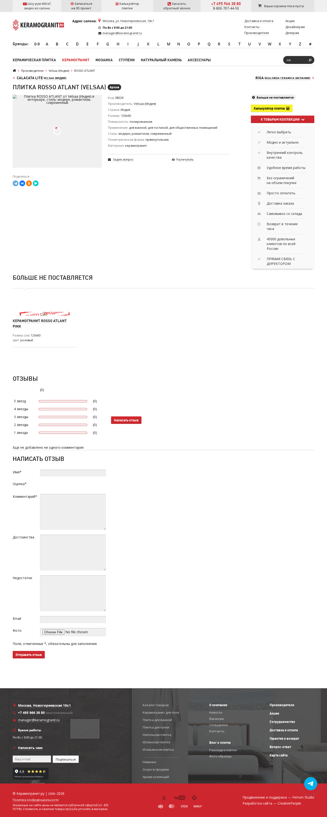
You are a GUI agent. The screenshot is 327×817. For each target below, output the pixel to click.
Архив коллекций (156, 777)
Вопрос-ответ (280, 747)
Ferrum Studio (303, 797)
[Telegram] (15, 183)
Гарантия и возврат (284, 738)
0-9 (37, 44)
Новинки (149, 762)
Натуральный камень (161, 60)
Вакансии (216, 718)
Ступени (127, 60)
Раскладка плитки (223, 750)
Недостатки (22, 578)
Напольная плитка (157, 735)
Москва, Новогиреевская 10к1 (44, 705)
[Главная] (14, 71)
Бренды (20, 43)
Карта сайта (279, 755)
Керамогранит (76, 60)
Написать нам (30, 747)
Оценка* (20, 483)
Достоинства (23, 537)
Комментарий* (25, 496)
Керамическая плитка (34, 60)
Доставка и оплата (284, 730)
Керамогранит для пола (161, 712)
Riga (282, 78)
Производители (282, 705)
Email (17, 618)
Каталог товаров (156, 705)
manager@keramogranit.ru (122, 33)
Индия (125, 109)
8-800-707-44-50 (226, 8)
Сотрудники (218, 725)
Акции (274, 713)
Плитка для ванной (157, 720)
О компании (218, 705)
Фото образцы (220, 756)
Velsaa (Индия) (145, 103)
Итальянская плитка (158, 749)
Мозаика (104, 60)
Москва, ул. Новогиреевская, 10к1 (128, 21)
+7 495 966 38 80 (226, 3)
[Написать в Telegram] (310, 783)
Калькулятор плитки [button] (270, 108)
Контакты (216, 731)
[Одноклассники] (29, 183)
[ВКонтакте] (22, 183)
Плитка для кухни (156, 727)
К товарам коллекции (281, 119)
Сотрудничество (282, 722)
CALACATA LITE (41, 78)
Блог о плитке (220, 742)
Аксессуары (199, 60)
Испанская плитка (156, 742)
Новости (215, 712)
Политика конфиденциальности (36, 800)
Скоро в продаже (156, 769)
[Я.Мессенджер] (36, 183)
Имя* (17, 472)
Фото (17, 630)
